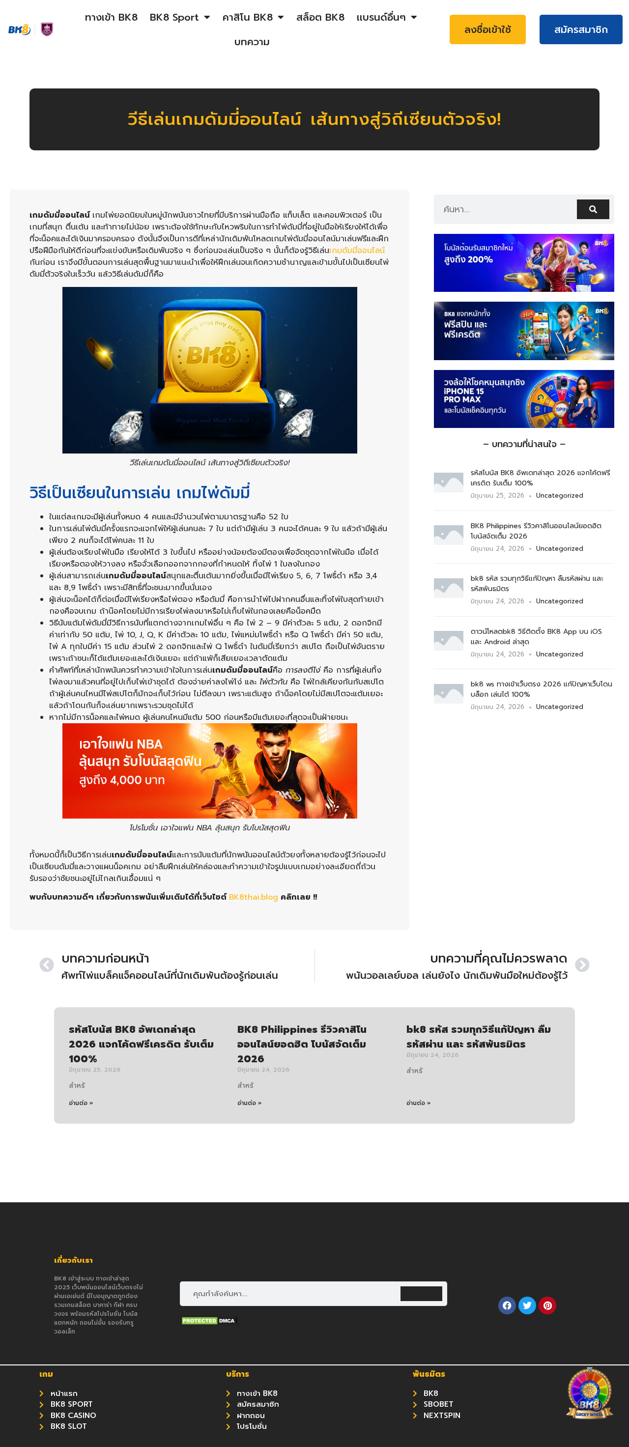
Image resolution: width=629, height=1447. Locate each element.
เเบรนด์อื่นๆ (381, 17)
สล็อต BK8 (320, 17)
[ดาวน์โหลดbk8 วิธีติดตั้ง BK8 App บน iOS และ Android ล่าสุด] (448, 647)
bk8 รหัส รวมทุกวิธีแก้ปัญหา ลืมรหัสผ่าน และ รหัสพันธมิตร (478, 1036)
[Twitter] (527, 1305)
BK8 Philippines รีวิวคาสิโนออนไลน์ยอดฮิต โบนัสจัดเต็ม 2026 (302, 1044)
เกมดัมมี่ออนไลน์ (357, 250)
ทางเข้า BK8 (111, 17)
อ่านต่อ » (81, 1103)
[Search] (593, 209)
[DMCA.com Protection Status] (209, 1323)
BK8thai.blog (253, 897)
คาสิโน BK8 (248, 17)
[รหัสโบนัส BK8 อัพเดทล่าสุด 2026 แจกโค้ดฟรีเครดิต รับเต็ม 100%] (448, 489)
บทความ (252, 41)
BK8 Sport (174, 17)
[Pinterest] (547, 1305)
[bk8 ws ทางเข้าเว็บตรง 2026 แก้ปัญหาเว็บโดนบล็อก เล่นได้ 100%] (448, 701)
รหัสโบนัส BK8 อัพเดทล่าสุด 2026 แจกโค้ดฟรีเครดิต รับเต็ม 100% (141, 1044)
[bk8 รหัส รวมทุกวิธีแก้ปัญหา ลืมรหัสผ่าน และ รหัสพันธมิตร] (448, 595)
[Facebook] (507, 1305)
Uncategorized (559, 495)
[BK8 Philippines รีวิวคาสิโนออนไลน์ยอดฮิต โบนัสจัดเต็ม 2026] (448, 542)
